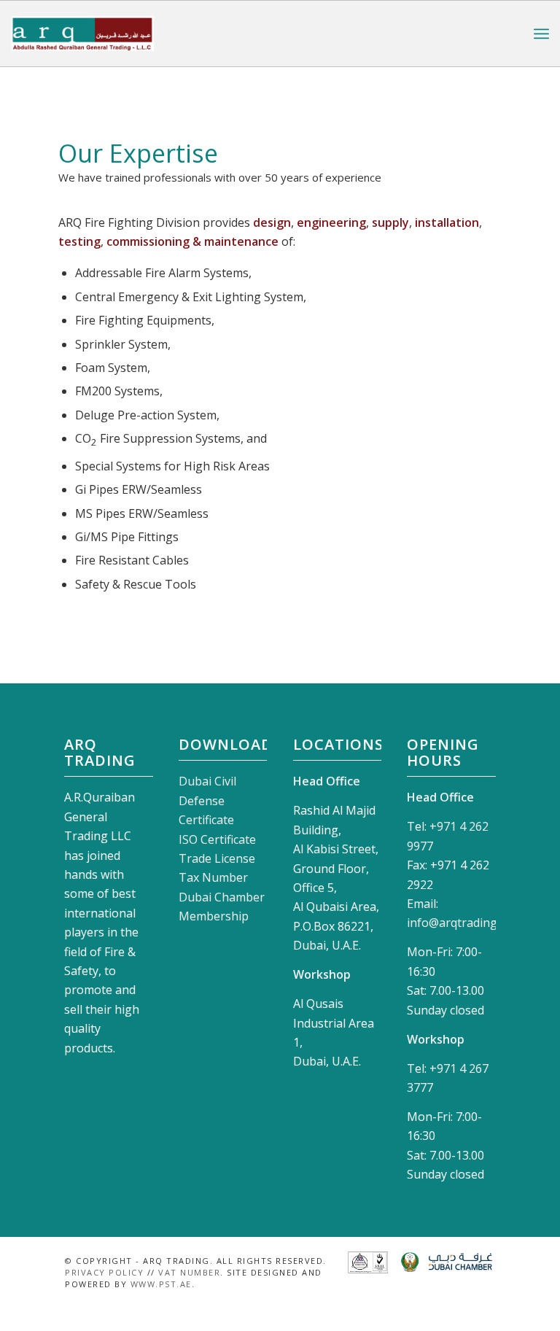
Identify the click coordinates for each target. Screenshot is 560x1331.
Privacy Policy (104, 1272)
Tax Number (213, 877)
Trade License (217, 858)
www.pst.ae (161, 1283)
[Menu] (541, 33)
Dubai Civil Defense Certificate (207, 800)
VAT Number (189, 1272)
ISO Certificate (217, 839)
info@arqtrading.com (464, 923)
